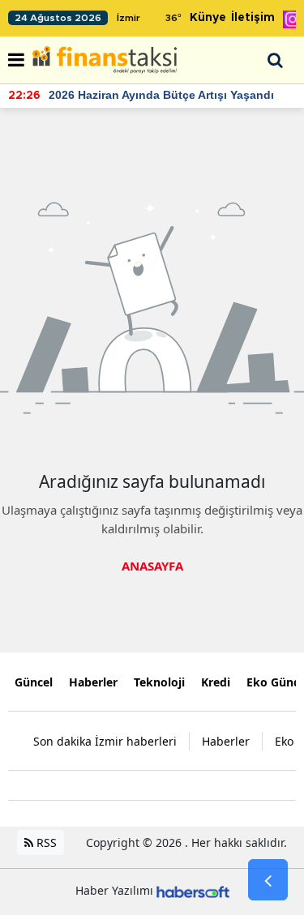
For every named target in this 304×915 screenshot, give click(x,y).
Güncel (34, 682)
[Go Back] (268, 880)
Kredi (215, 682)
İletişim (253, 18)
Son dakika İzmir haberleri (105, 741)
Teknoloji (159, 682)
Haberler (93, 682)
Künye (208, 18)
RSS (45, 842)
